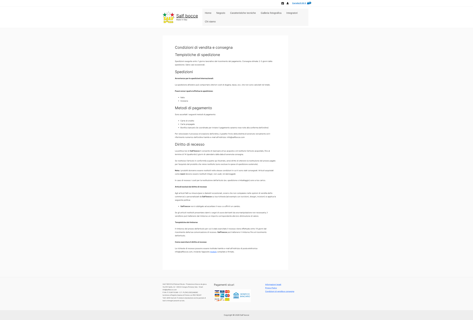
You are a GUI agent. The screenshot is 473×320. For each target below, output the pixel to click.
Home (208, 13)
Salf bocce (187, 15)
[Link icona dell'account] (288, 3)
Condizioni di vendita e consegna (279, 291)
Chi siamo (210, 21)
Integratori (292, 13)
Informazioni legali (273, 284)
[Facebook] (282, 3)
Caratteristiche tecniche (243, 13)
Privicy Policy (271, 288)
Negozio (220, 13)
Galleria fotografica (271, 13)
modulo (213, 252)
